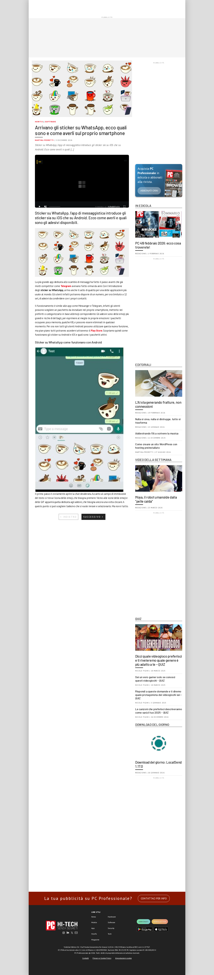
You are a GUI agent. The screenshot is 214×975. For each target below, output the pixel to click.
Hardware (112, 917)
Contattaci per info (154, 898)
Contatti (85, 958)
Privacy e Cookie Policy (102, 958)
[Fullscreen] (124, 206)
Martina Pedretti (44, 140)
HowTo (39, 121)
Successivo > (93, 516)
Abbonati (143, 921)
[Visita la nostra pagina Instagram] (64, 933)
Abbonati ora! (149, 190)
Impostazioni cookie (123, 958)
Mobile (94, 922)
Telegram (66, 286)
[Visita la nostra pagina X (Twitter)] (72, 933)
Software (50, 121)
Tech (110, 934)
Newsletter (160, 921)
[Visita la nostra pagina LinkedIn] (67, 933)
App (92, 928)
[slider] (54, 206)
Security (111, 928)
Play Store (96, 330)
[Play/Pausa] (39, 206)
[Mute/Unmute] (45, 206)
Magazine (95, 939)
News (93, 917)
